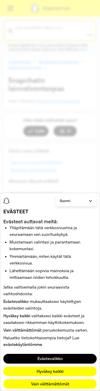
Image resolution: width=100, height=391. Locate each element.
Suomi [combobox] (65, 200)
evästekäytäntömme (22, 344)
